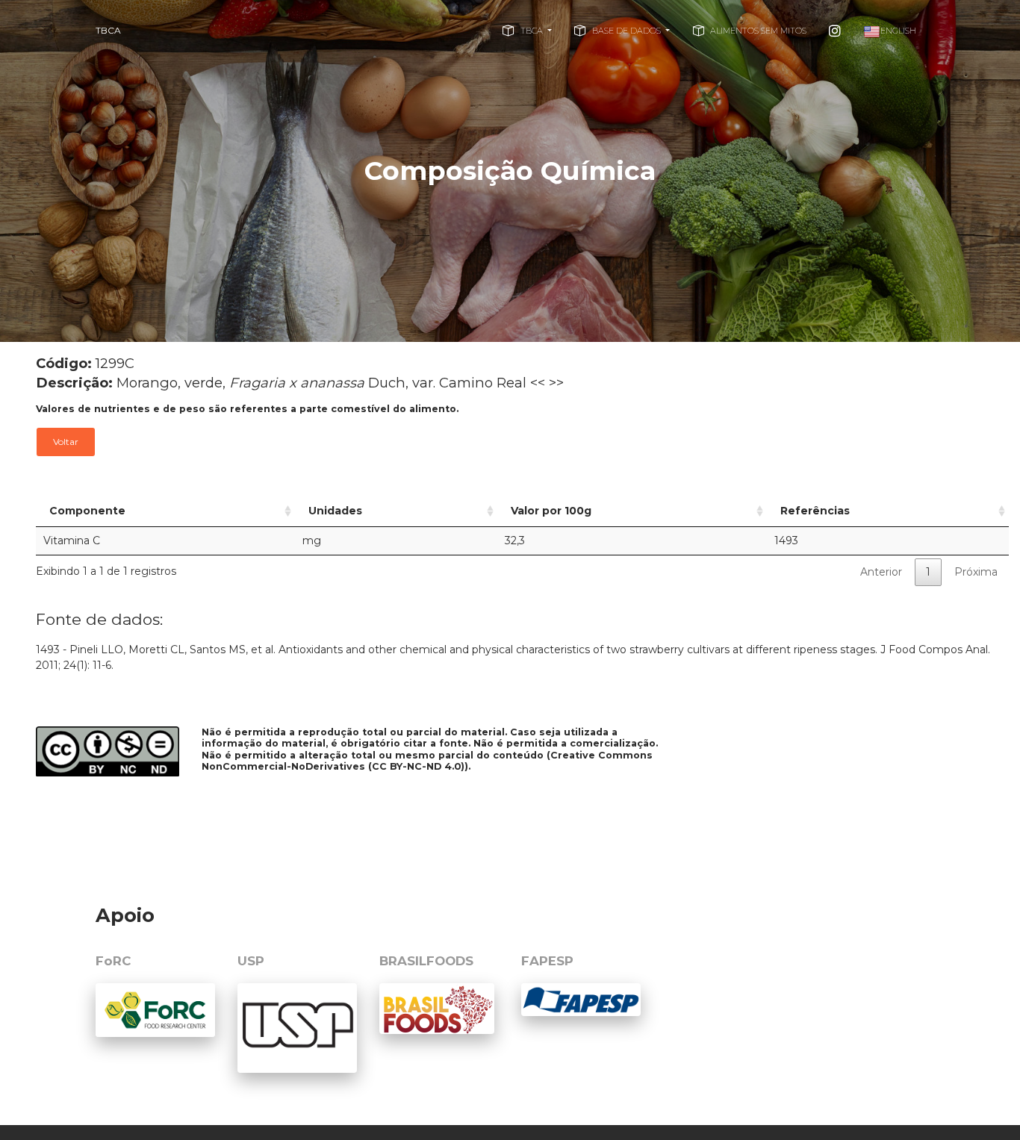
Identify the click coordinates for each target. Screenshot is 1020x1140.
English (898, 30)
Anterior (881, 572)
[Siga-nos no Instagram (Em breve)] (834, 30)
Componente (87, 510)
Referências (815, 510)
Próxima (976, 572)
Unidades (335, 510)
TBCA (108, 30)
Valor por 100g (551, 510)
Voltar (65, 441)
